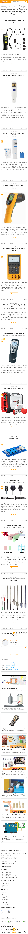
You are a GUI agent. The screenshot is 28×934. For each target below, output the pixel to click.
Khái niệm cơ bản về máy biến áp (9, 688)
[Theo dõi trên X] (8, 929)
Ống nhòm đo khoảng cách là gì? (14, 388)
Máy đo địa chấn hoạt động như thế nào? (11, 708)
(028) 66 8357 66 (11, 861)
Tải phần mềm (5, 886)
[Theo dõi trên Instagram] (4, 929)
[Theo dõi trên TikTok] (6, 929)
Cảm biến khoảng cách (14, 525)
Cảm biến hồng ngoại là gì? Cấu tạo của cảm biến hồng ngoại (13, 837)
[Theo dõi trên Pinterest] (11, 929)
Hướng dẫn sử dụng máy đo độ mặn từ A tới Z (14, 134)
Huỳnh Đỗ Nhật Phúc (20, 24)
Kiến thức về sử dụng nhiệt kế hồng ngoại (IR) (12, 794)
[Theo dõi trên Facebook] (2, 929)
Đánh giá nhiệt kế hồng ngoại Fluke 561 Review (14, 186)
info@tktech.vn (8, 866)
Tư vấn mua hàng (6, 883)
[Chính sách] (19, 931)
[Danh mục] (8, 931)
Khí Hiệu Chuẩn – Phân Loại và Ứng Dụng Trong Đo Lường (13, 772)
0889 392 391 (9, 665)
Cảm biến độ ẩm (14, 438)
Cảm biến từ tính (14, 480)
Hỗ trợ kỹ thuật (5, 885)
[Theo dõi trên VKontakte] (17, 929)
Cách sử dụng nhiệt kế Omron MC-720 (14, 75)
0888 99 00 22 (12, 669)
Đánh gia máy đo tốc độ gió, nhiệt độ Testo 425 (14, 305)
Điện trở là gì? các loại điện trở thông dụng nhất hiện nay (14, 815)
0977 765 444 (8, 662)
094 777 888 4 (10, 863)
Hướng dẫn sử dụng (14, 19)
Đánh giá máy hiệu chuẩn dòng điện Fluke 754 (14, 249)
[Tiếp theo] (16, 635)
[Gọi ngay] (3, 931)
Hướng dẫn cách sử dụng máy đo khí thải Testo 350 (13, 729)
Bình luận (25, 299)
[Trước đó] (2, 633)
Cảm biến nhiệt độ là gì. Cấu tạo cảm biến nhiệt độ (14, 579)
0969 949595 (8, 667)
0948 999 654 (9, 663)
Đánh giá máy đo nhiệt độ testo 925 (14, 333)
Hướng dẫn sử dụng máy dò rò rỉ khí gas (14, 21)
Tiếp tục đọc (14, 63)
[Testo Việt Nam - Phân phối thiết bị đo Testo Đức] (5, 1)
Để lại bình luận (24, 70)
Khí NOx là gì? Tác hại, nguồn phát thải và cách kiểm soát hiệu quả (14, 750)
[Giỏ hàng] (25, 931)
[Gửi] (25, 1)
